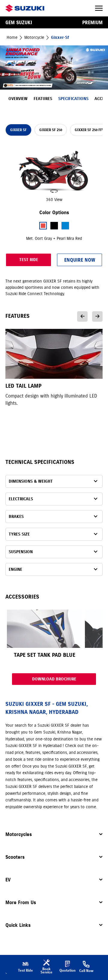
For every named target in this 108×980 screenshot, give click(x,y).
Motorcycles (18, 834)
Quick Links (18, 925)
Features (43, 98)
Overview (18, 98)
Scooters (15, 857)
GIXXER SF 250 (50, 130)
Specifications (73, 98)
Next (97, 316)
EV (7, 880)
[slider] (54, 174)
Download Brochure (54, 679)
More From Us (20, 902)
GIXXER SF (18, 130)
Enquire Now (79, 260)
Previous (82, 316)
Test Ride (28, 259)
